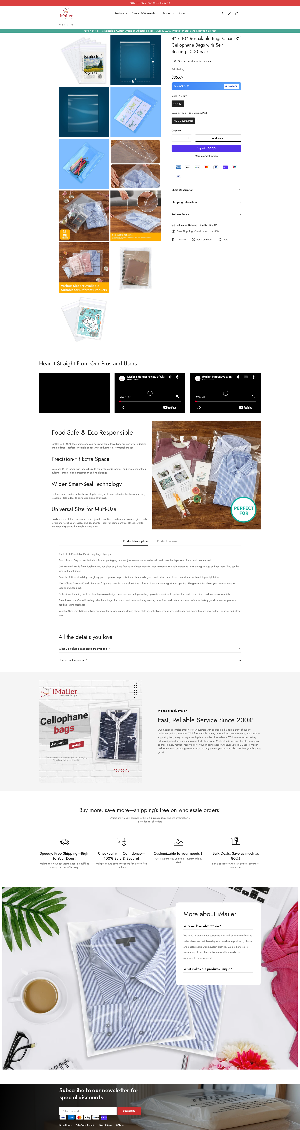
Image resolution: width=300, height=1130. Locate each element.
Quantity (176, 130)
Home (62, 24)
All (72, 24)
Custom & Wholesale (143, 13)
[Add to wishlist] (237, 38)
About (182, 13)
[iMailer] (66, 13)
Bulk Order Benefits (85, 1125)
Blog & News (105, 1125)
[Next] (187, 3)
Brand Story (65, 1125)
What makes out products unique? (207, 969)
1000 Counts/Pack (183, 121)
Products (119, 13)
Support (167, 13)
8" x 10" (177, 103)
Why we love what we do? (202, 926)
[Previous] (112, 3)
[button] (236, 13)
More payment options (206, 156)
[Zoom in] (103, 41)
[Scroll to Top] (294, 1113)
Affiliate (120, 1125)
